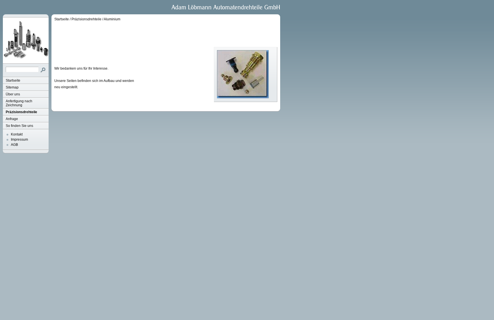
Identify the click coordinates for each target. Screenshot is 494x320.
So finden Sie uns (19, 126)
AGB (14, 145)
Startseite (13, 80)
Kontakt (17, 134)
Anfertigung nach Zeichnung (19, 103)
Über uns (13, 94)
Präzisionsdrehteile (21, 112)
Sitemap (12, 87)
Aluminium (112, 19)
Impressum (19, 140)
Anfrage (12, 119)
